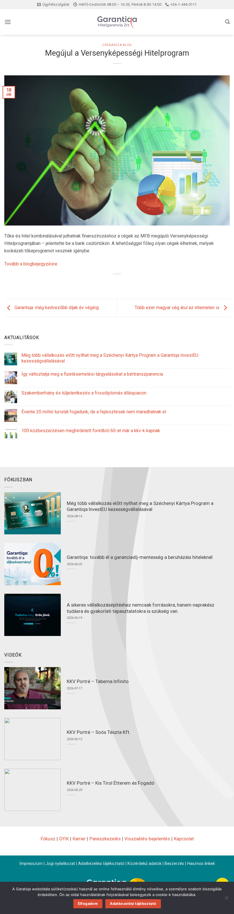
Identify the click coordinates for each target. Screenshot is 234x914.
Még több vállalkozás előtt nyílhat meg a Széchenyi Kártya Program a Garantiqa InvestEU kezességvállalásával (109, 358)
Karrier (79, 838)
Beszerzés (174, 863)
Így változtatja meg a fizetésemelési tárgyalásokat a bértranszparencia (92, 374)
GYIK (64, 838)
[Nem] (226, 899)
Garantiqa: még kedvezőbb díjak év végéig (56, 307)
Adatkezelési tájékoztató (101, 863)
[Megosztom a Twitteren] (117, 283)
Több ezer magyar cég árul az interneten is (178, 307)
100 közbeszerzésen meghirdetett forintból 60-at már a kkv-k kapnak (90, 430)
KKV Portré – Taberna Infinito (98, 681)
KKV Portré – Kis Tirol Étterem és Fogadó (110, 783)
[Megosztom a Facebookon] (106, 283)
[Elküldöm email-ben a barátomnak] (127, 283)
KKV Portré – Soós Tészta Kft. (98, 732)
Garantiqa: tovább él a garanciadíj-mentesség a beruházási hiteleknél (140, 557)
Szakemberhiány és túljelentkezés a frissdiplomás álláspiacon (83, 393)
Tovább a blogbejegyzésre (30, 264)
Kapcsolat (184, 838)
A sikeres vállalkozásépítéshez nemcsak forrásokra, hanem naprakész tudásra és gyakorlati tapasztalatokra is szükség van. (140, 608)
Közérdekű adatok (145, 863)
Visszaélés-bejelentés (147, 838)
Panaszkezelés (105, 838)
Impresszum (31, 863)
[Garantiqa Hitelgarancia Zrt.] (117, 22)
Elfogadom (88, 903)
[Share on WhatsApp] (96, 283)
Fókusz (48, 838)
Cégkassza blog (117, 45)
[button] (7, 22)
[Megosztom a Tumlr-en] (137, 283)
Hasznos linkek (201, 863)
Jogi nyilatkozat (60, 863)
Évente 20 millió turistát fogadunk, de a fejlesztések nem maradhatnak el (93, 411)
